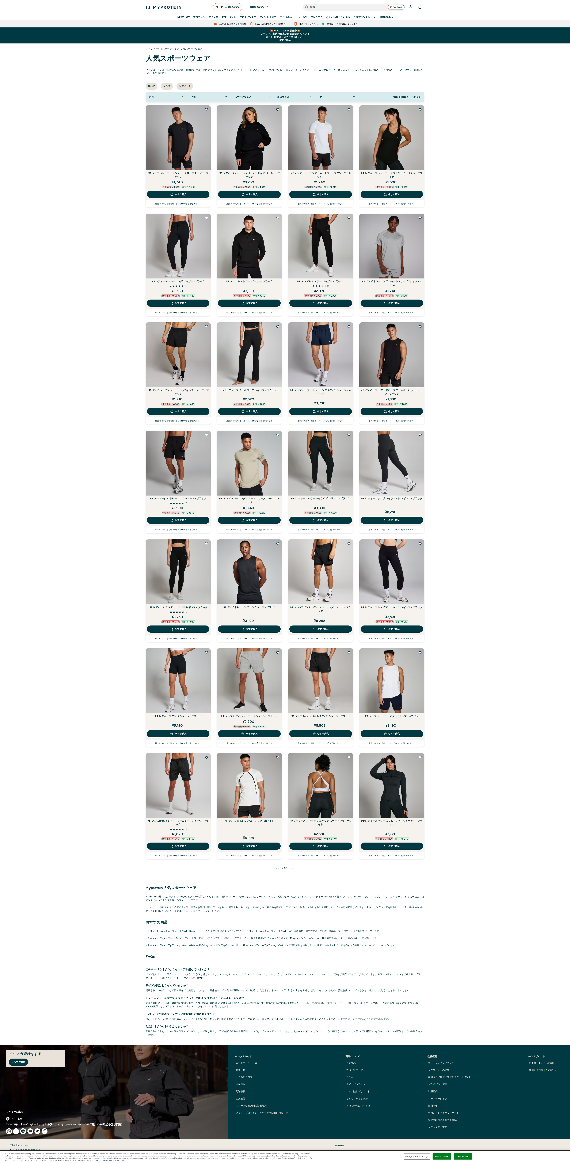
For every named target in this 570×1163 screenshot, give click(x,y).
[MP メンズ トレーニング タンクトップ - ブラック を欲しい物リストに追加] (278, 544)
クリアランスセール (364, 17)
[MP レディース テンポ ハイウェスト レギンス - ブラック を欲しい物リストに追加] (420, 435)
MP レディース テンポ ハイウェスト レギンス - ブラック (391, 498)
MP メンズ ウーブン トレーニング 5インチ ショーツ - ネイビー (320, 392)
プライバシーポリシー (440, 1084)
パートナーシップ (437, 1098)
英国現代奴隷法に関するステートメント (449, 1077)
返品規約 (240, 1084)
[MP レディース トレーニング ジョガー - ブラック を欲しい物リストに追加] (206, 218)
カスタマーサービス (246, 1063)
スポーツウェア (170, 48)
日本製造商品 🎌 (258, 7)
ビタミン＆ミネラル (357, 1098)
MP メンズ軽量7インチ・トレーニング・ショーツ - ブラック (178, 823)
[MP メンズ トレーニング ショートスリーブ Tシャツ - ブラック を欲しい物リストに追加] (206, 109)
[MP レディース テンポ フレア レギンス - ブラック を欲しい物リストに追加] (278, 327)
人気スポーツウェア (191, 48)
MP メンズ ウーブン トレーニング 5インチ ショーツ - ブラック (178, 392)
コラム (349, 1077)
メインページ (153, 48)
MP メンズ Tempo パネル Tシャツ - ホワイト (249, 821)
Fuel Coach (397, 7)
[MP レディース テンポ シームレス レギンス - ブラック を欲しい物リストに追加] (206, 544)
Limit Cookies (441, 1156)
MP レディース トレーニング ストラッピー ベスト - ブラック (391, 175)
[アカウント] (411, 7)
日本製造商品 (386, 17)
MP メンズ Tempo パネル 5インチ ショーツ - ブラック (320, 716)
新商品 (151, 86)
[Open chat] (45, 1131)
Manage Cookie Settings (416, 1156)
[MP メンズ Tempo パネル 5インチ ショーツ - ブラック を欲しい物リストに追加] (349, 652)
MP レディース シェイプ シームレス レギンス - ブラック (391, 607)
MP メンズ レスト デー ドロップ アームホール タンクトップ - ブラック (392, 392)
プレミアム (317, 17)
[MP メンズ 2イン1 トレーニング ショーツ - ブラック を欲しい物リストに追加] (206, 435)
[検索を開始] (307, 7)
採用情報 (433, 1105)
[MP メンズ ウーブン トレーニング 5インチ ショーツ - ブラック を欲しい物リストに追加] (206, 327)
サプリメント (229, 17)
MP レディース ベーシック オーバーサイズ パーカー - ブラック (249, 175)
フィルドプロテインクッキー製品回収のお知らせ (262, 1113)
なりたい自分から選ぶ (338, 17)
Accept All (463, 1156)
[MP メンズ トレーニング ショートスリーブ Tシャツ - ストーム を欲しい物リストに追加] (420, 218)
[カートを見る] (419, 7)
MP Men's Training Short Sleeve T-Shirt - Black (170, 931)
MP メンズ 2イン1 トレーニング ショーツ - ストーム (249, 716)
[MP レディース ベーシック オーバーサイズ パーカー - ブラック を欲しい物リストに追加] (278, 109)
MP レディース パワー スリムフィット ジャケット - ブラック (391, 823)
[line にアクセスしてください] (23, 1131)
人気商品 (351, 1063)
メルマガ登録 (18, 1062)
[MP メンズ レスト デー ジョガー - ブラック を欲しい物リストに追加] (349, 218)
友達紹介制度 (545, 1070)
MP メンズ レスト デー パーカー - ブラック (249, 281)
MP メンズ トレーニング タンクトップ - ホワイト (391, 716)
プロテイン (199, 17)
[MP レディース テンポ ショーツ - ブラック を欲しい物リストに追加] (206, 652)
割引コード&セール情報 (541, 1063)
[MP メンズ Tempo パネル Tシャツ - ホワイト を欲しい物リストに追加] (278, 757)
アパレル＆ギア (268, 17)
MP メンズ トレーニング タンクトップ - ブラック (249, 607)
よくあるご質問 (244, 1077)
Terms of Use (118, 1160)
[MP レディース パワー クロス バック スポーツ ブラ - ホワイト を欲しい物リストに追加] (349, 757)
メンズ (167, 86)
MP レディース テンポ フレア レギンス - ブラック (249, 390)
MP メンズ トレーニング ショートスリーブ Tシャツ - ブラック (178, 175)
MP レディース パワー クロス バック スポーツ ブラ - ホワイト (320, 823)
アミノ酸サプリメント (358, 1091)
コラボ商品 (286, 17)
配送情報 (240, 1091)
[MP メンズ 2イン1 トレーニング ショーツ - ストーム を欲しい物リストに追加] (278, 652)
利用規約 (433, 1091)
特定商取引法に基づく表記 (442, 1120)
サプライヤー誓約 (437, 1127)
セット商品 (301, 17)
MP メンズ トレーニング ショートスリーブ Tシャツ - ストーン (249, 500)
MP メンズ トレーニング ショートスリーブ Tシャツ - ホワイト (320, 175)
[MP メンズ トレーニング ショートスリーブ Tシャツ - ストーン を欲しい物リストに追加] (278, 435)
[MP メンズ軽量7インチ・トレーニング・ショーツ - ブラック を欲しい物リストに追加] (206, 757)
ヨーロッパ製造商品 (228, 7)
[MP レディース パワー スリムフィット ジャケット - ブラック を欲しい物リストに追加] (420, 757)
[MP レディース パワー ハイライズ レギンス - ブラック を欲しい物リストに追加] (349, 435)
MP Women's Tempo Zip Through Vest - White (170, 945)
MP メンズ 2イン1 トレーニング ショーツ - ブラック (178, 498)
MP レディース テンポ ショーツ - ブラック (178, 716)
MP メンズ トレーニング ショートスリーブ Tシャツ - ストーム (392, 283)
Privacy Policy (102, 1160)
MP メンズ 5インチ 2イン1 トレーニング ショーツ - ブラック (320, 609)
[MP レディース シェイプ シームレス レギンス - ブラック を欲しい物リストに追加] (420, 544)
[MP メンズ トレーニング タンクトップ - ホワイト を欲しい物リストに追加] (420, 652)
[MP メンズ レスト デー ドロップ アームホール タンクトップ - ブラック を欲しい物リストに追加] (420, 327)
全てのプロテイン (355, 1084)
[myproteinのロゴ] (163, 7)
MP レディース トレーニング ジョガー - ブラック (178, 281)
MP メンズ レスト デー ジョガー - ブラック (320, 281)
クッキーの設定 (15, 1111)
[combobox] (354, 7)
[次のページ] (292, 868)
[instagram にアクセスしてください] (9, 1131)
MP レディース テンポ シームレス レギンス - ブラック (178, 607)
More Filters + (400, 97)
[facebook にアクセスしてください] (16, 1131)
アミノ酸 (213, 17)
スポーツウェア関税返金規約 (251, 1105)
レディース (185, 86)
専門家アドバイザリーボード (443, 1113)
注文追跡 (240, 1098)
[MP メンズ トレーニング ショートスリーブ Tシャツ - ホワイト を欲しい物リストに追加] (349, 109)
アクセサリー (407, 70)
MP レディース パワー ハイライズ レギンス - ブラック (320, 498)
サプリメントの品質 (438, 1070)
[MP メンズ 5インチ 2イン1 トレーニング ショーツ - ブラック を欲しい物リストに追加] (349, 544)
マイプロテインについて (441, 1063)
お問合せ (240, 1070)
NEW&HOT (183, 17)
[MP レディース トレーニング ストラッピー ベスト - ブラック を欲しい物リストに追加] (420, 109)
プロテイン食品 (248, 17)
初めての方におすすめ (358, 1105)
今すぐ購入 (181, 194)
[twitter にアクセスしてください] (37, 1131)
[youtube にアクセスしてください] (30, 1131)
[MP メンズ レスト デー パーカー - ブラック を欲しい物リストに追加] (278, 218)
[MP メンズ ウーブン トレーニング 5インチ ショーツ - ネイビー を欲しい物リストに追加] (349, 327)
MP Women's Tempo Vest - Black (163, 938)
